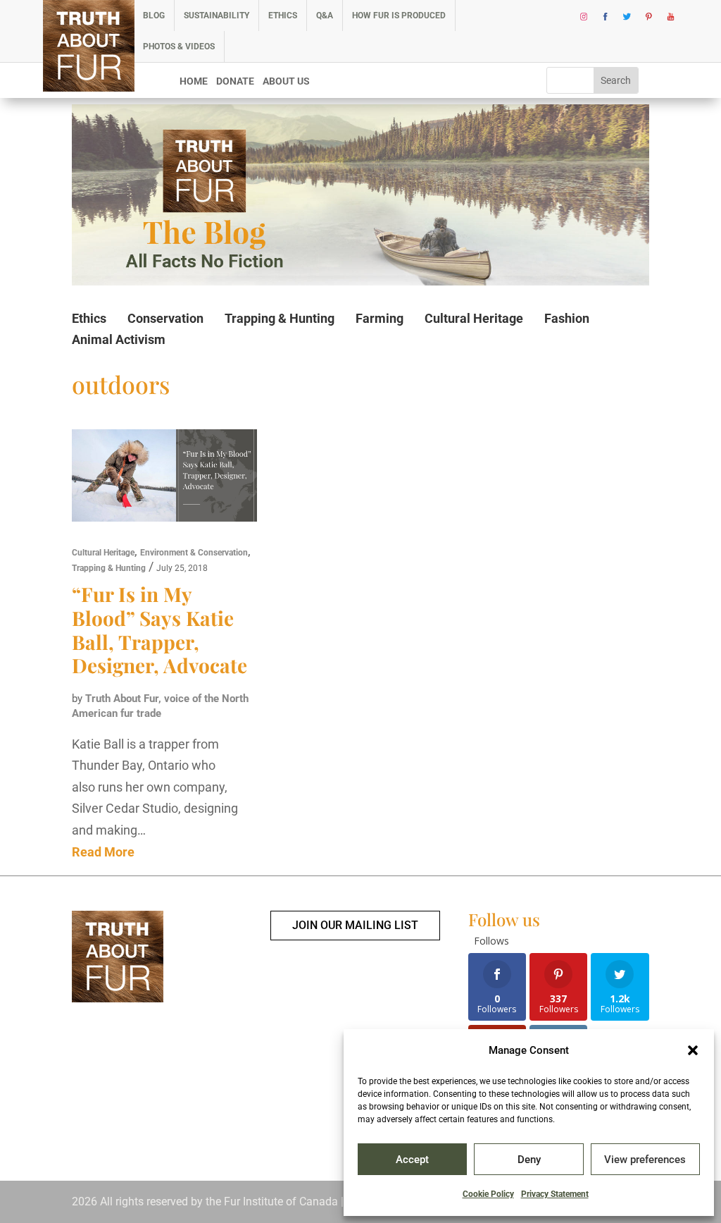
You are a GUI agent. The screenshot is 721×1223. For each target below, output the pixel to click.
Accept (412, 1159)
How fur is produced (399, 15)
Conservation (165, 318)
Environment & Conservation (194, 553)
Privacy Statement (555, 1194)
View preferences (645, 1159)
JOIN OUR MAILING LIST (355, 925)
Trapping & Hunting (279, 318)
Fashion (566, 318)
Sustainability (216, 15)
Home (194, 81)
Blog (154, 15)
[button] (693, 1050)
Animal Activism (118, 339)
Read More (103, 851)
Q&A (324, 15)
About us (286, 81)
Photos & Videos (179, 46)
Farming (379, 318)
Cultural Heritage (474, 318)
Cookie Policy (488, 1194)
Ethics (282, 15)
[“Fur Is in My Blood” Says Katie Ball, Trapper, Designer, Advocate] (164, 479)
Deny (529, 1159)
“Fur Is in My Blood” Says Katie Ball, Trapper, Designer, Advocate (159, 629)
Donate (235, 81)
